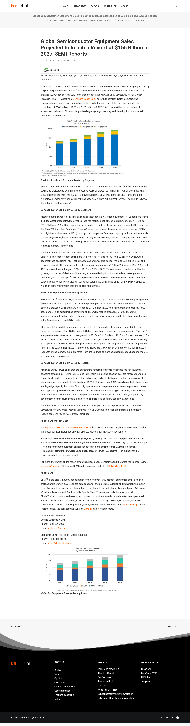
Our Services (104, 677)
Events (95, 6)
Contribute (110, 6)
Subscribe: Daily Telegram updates (116, 698)
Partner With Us (106, 681)
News (57, 674)
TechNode (146, 669)
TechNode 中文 (149, 673)
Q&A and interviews (64, 686)
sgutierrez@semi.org (58, 528)
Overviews (60, 682)
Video (57, 699)
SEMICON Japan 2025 (84, 99)
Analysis (58, 670)
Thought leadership (64, 695)
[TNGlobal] (19, 6)
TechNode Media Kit (108, 669)
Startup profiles (62, 690)
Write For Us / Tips (107, 689)
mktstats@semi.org (51, 466)
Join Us (102, 685)
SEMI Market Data (117, 466)
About (124, 6)
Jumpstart (146, 681)
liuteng (71, 61)
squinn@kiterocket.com (59, 543)
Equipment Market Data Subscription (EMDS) (68, 427)
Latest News (79, 6)
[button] (177, 6)
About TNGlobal (106, 673)
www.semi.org (129, 504)
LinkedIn (88, 508)
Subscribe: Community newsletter (115, 694)
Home (65, 6)
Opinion (58, 678)
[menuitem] (65, 6)
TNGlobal (145, 677)
